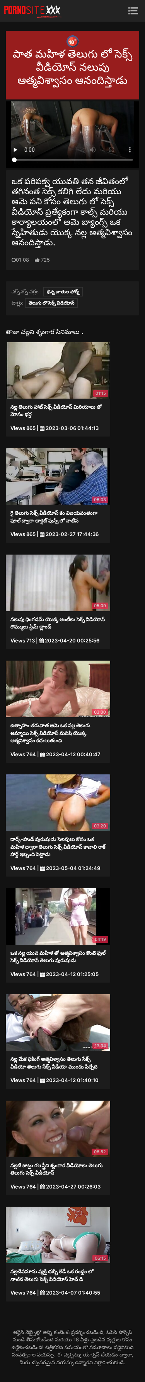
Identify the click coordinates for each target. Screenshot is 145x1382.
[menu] (133, 10)
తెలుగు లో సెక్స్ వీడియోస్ (51, 303)
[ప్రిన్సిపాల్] (33, 11)
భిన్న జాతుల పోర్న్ (63, 292)
